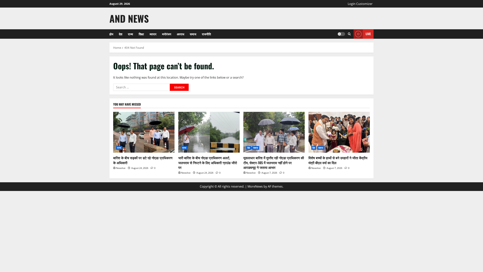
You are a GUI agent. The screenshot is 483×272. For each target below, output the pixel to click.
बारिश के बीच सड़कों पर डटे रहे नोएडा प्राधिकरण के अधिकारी (142, 160)
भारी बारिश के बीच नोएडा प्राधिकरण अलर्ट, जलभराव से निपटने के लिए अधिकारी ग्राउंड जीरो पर (207, 162)
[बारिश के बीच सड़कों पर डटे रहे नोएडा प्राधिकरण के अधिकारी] (144, 132)
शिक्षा (141, 34)
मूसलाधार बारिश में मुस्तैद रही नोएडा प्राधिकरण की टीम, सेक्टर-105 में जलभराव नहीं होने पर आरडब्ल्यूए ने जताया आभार (273, 162)
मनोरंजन (166, 34)
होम (111, 34)
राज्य (130, 34)
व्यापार (153, 34)
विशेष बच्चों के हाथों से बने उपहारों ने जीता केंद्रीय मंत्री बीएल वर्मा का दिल (337, 160)
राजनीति (206, 34)
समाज (193, 34)
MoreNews (255, 186)
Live (368, 34)
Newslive (120, 168)
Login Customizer (360, 4)
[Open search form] (349, 34)
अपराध (180, 34)
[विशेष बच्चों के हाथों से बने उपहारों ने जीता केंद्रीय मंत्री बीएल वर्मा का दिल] (339, 132)
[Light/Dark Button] (341, 34)
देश (120, 34)
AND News (129, 18)
